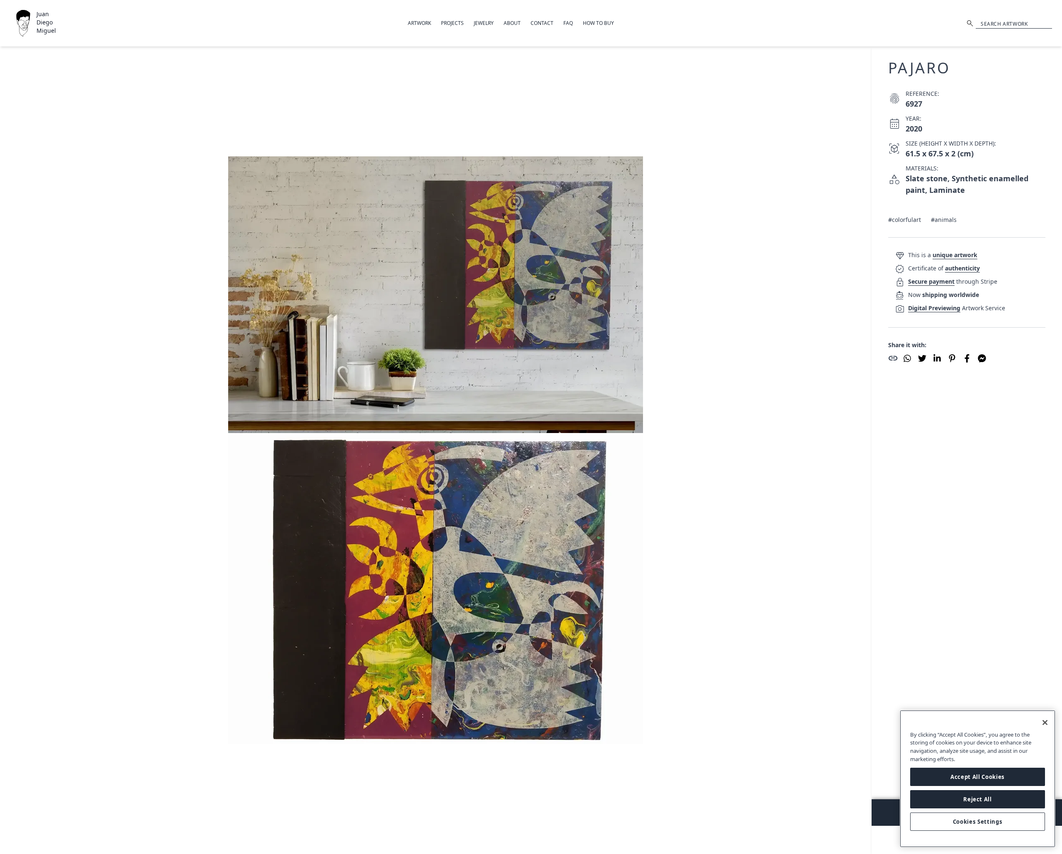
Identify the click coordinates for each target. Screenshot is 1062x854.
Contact (542, 23)
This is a (942, 255)
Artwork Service (956, 308)
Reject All (977, 799)
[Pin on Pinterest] (952, 358)
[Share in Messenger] (982, 358)
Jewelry (484, 23)
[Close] (1045, 722)
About (512, 23)
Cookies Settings (978, 821)
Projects (452, 23)
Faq (568, 23)
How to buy (598, 23)
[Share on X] (922, 358)
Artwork (419, 23)
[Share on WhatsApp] (907, 358)
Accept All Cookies (977, 777)
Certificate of (944, 268)
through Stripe (952, 281)
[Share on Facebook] (967, 358)
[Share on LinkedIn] (937, 358)
